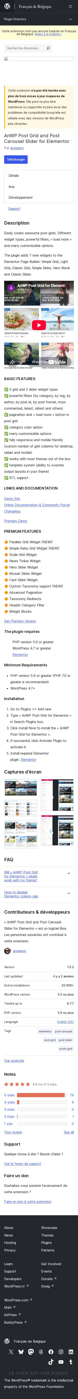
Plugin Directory (15, 19)
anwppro (17, 148)
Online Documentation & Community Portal (37, 505)
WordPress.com (18, 1300)
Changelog (12, 511)
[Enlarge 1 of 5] (32, 784)
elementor (45, 1031)
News (8, 1235)
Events (46, 1271)
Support (14, 208)
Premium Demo (15, 521)
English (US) (65, 1022)
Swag (47, 1286)
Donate (49, 1279)
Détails (14, 175)
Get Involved (51, 1264)
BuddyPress (15, 1322)
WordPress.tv (16, 1286)
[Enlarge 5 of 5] (68, 820)
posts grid (65, 1048)
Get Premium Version (20, 621)
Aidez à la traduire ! (48, 34)
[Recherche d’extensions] (48, 48)
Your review (13, 1132)
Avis (12, 187)
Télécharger (16, 159)
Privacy (10, 1250)
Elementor (20, 654)
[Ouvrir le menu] (71, 6)
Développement (21, 197)
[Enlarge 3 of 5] (32, 826)
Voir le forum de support (22, 1164)
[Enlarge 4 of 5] (68, 784)
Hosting (10, 1243)
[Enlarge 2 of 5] (32, 805)
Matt (10, 1307)
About (8, 1228)
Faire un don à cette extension (27, 1201)
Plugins (46, 1243)
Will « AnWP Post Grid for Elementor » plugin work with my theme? (21, 876)
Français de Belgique (30, 1341)
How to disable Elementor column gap (21, 894)
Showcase (49, 1228)
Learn (8, 1264)
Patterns (47, 1250)
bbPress (12, 1315)
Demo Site (12, 499)
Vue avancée (14, 1060)
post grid (50, 1040)
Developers (12, 1279)
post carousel (63, 1031)
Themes (47, 1235)
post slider (65, 1040)
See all (69, 1132)
